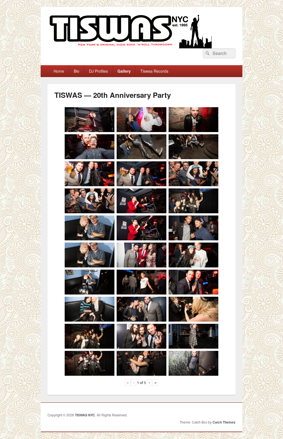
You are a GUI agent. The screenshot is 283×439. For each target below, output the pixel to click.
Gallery (124, 71)
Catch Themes (224, 422)
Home (59, 71)
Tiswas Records (154, 71)
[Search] (207, 53)
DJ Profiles (98, 71)
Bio (76, 71)
